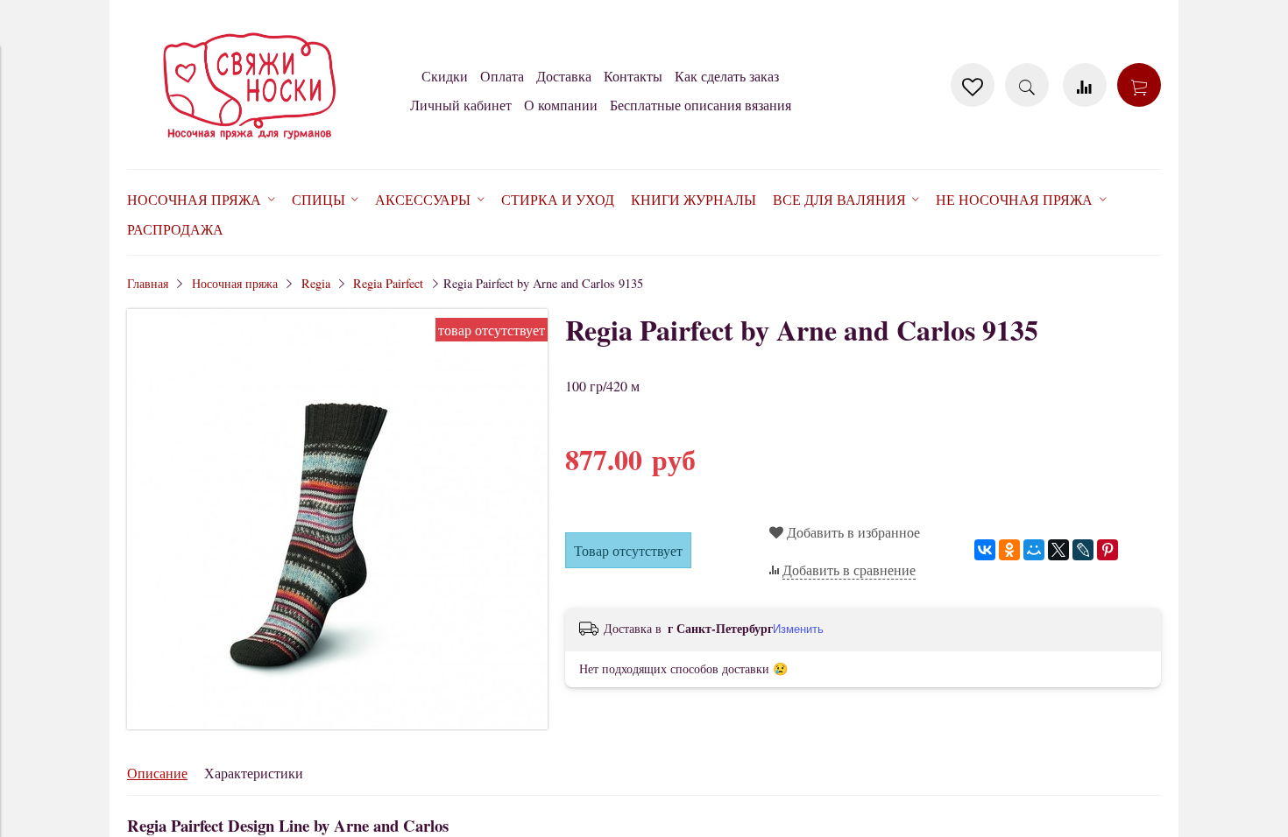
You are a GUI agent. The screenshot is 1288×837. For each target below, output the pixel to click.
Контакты (633, 76)
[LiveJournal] (1082, 549)
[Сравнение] (1085, 85)
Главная (147, 283)
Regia (315, 283)
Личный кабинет (461, 104)
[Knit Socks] (249, 143)
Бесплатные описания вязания (700, 104)
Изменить (798, 629)
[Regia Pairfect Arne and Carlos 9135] (337, 723)
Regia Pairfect (388, 283)
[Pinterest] (1107, 549)
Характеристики (253, 772)
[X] (1058, 549)
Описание (157, 772)
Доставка (563, 76)
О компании (561, 104)
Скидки (444, 76)
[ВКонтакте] (984, 549)
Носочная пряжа (235, 283)
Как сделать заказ (727, 76)
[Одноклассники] (1009, 549)
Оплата (502, 76)
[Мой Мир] (1033, 549)
